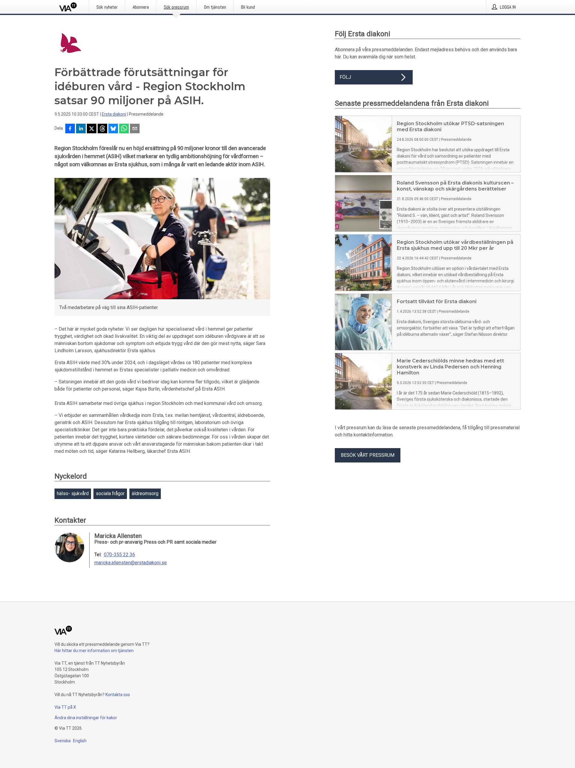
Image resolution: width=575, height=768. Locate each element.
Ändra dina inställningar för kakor (86, 717)
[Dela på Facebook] (70, 129)
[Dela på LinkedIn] (81, 129)
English (80, 740)
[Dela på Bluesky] (113, 129)
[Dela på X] (91, 129)
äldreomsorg (145, 493)
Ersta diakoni (114, 114)
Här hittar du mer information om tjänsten (94, 650)
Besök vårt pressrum (367, 455)
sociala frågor (110, 493)
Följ (345, 77)
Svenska (63, 740)
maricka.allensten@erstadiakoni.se (130, 563)
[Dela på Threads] (102, 129)
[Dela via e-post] (135, 129)
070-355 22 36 (119, 554)
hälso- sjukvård (73, 493)
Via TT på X (65, 707)
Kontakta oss (117, 694)
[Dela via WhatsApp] (124, 129)
